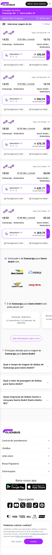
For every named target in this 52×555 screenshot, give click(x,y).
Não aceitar (16, 541)
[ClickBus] (8, 4)
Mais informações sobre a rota (26, 338)
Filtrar (47, 24)
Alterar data (44, 18)
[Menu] (50, 4)
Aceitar (33, 541)
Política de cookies (38, 534)
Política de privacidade (24, 536)
